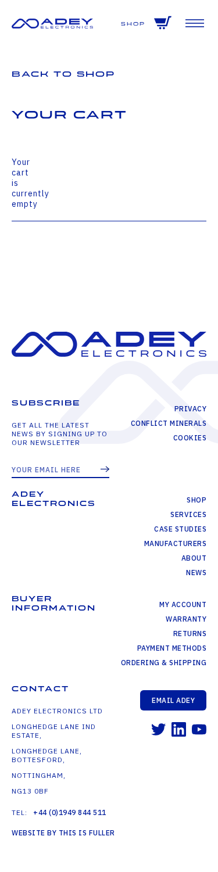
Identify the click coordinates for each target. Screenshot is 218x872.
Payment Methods (172, 648)
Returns (190, 633)
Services (188, 514)
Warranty (186, 619)
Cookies (190, 437)
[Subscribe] (105, 470)
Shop (133, 24)
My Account (182, 604)
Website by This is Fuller (63, 832)
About (194, 558)
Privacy (190, 408)
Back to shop (63, 74)
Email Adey (173, 700)
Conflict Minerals (169, 423)
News (196, 572)
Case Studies (180, 529)
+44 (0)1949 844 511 (69, 812)
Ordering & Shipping (164, 662)
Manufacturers (175, 543)
